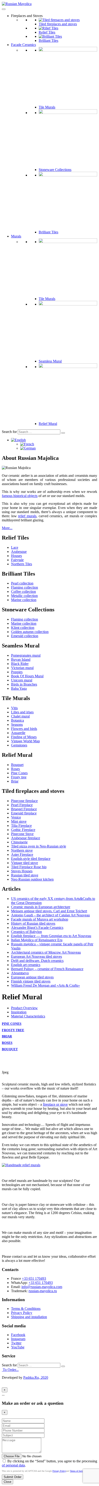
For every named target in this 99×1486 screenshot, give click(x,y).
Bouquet (17, 765)
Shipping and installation (29, 1317)
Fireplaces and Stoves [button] (27, 16)
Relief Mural (48, 424)
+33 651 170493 (34, 1278)
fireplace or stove (55, 1104)
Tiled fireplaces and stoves (58, 24)
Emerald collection (24, 636)
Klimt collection (22, 628)
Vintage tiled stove (24, 863)
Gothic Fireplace (23, 830)
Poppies (17, 672)
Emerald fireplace (24, 813)
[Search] (63, 433)
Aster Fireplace (22, 854)
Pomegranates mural (26, 655)
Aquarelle (18, 733)
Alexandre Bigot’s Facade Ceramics (37, 927)
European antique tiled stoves (32, 977)
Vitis (14, 708)
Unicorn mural (21, 680)
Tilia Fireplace (21, 826)
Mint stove (18, 821)
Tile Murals (47, 107)
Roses (15, 769)
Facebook (18, 1335)
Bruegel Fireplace (24, 809)
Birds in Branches (24, 684)
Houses (16, 556)
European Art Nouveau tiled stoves (36, 956)
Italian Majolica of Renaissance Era (36, 940)
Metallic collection (24, 596)
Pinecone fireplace (24, 801)
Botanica (17, 720)
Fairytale (17, 560)
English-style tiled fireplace (30, 859)
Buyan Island (20, 659)
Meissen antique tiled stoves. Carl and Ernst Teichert (49, 911)
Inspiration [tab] (18, 1012)
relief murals (27, 516)
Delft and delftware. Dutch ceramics (37, 961)
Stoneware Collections (55, 170)
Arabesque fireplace (25, 838)
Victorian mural (22, 668)
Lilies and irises (22, 712)
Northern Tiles (21, 564)
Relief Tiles (47, 32)
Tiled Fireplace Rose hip (29, 867)
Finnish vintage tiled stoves (30, 981)
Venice (16, 817)
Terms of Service (77, 1471)
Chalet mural (20, 716)
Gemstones (19, 745)
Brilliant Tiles (48, 40)
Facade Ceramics (23, 45)
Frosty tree (18, 777)
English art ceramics (25, 965)
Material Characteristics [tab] (28, 1016)
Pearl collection (22, 583)
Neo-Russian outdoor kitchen (32, 879)
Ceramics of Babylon (26, 932)
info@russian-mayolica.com (41, 1287)
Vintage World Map (25, 741)
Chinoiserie (19, 842)
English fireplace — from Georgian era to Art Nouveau (51, 936)
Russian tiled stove (24, 875)
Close (7, 1481)
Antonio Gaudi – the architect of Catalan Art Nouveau (50, 915)
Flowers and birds (24, 729)
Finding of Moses (24, 737)
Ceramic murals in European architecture (40, 907)
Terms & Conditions (26, 1309)
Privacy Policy (21, 1313)
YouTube (17, 1347)
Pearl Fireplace (22, 805)
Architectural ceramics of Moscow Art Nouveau (46, 952)
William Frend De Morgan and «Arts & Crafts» (45, 985)
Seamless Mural (50, 361)
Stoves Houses (21, 871)
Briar (14, 781)
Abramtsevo (20, 973)
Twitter (16, 1343)
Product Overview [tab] (24, 1008)
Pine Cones (19, 773)
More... (7, 528)
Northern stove (22, 850)
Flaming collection (24, 587)
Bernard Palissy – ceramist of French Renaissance (47, 969)
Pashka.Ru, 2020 (35, 1377)
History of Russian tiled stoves (33, 923)
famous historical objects (20, 496)
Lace (14, 547)
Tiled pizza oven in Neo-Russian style (38, 846)
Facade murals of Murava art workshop (39, 919)
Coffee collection (23, 591)
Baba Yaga (19, 688)
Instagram (18, 1339)
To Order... (10, 1370)
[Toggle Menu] (4, 9)
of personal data (13, 1465)
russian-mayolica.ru (43, 1291)
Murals (16, 236)
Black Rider (20, 664)
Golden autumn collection (30, 632)
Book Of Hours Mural (27, 676)
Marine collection (23, 600)
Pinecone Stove (22, 834)
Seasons (17, 724)
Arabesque (19, 552)
